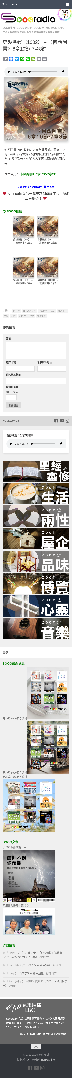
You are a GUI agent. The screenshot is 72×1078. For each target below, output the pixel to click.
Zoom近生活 (41, 27)
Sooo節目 (9, 27)
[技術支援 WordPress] (28, 1060)
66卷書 (16, 311)
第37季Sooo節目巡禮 (15, 772)
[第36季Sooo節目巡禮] (29, 830)
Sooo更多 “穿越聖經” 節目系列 (36, 186)
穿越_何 (22, 316)
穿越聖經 (14, 32)
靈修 (57, 32)
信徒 (53, 311)
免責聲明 (60, 1033)
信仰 (53, 27)
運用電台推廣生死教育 (16, 905)
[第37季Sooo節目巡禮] (48, 772)
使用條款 (48, 1033)
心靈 (60, 27)
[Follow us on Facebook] (56, 421)
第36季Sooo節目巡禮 (15, 776)
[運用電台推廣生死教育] (29, 934)
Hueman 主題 (48, 1059)
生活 (5, 32)
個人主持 (62, 311)
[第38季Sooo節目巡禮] (48, 718)
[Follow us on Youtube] (62, 421)
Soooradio (10, 4)
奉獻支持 (23, 1033)
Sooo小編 (14, 965)
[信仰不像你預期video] (29, 901)
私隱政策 (35, 1033)
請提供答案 (12, 387)
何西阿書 (43, 311)
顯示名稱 (11, 362)
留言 (8, 338)
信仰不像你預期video (15, 847)
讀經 (50, 32)
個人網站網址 (13, 374)
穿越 (13, 316)
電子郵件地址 (45, 362)
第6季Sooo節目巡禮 (39, 965)
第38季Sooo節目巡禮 (15, 718)
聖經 (32, 316)
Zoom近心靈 (24, 27)
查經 (6, 316)
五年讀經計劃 (29, 311)
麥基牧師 (41, 316)
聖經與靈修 (39, 32)
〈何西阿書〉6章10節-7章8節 (37, 174)
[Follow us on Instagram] (67, 421)
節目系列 (26, 32)
